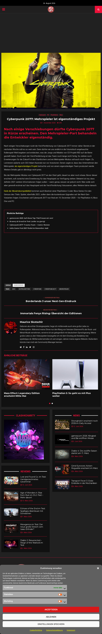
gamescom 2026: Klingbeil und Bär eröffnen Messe (83, 437)
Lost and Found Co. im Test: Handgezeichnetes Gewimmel (33, 479)
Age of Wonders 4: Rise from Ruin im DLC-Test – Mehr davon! (31, 495)
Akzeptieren (51, 609)
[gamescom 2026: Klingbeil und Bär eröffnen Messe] (62, 439)
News (76, 415)
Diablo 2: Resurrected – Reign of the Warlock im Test (31, 542)
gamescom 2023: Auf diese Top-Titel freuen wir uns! (31, 218)
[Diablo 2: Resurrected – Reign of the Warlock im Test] (11, 544)
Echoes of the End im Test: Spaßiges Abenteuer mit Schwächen (32, 510)
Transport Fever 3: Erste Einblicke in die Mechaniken (84, 482)
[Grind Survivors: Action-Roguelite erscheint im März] (62, 469)
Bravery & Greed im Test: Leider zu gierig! (27, 221)
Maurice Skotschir (31, 322)
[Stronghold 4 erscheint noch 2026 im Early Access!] (62, 424)
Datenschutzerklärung (54, 630)
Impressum (71, 630)
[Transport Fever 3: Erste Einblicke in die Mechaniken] (62, 484)
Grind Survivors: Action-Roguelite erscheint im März (84, 467)
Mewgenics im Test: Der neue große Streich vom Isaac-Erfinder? (31, 526)
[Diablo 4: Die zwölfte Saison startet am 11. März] (62, 454)
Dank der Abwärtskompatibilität (17, 191)
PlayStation (54, 115)
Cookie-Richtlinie (36, 630)
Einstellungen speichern (51, 624)
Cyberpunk (42, 115)
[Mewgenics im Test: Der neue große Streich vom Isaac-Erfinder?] (11, 528)
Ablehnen (51, 617)
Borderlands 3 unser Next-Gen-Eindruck (51, 301)
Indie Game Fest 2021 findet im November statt (29, 228)
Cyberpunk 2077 (50, 289)
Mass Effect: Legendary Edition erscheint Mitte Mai (22, 394)
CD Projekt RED (24, 289)
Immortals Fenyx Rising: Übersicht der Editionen (51, 313)
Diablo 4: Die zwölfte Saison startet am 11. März (84, 452)
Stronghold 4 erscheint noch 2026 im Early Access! (84, 422)
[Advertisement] (51, 32)
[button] (98, 568)
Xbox (61, 115)
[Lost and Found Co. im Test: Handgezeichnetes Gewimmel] (11, 480)
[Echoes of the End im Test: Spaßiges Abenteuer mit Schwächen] (11, 512)
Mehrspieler (64, 289)
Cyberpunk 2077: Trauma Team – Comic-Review (30, 225)
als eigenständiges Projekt (26, 166)
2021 (13, 289)
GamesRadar (18, 285)
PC (48, 115)
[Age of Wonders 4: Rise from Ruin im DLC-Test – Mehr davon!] (11, 496)
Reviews (26, 471)
